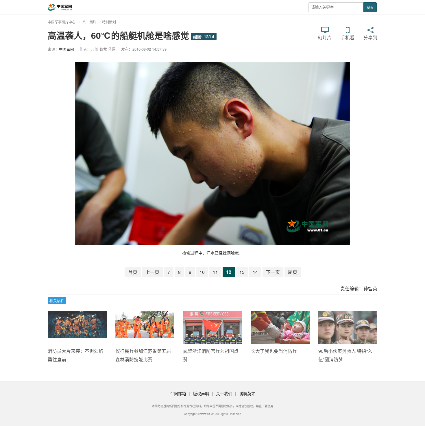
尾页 (292, 272)
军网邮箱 (178, 393)
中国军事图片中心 (61, 21)
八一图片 (89, 21)
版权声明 (201, 393)
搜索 (370, 7)
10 (202, 272)
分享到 (370, 37)
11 (215, 272)
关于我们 (224, 393)
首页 (132, 272)
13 (242, 272)
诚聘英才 (247, 393)
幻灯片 (325, 37)
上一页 (152, 272)
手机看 (347, 37)
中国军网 (66, 49)
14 (255, 272)
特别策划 (109, 21)
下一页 (273, 272)
